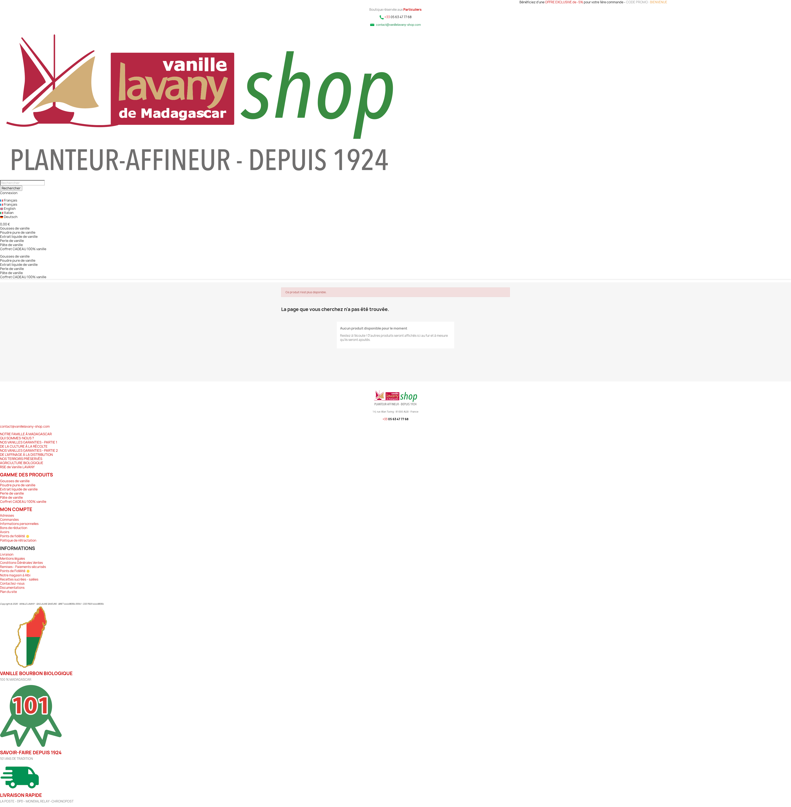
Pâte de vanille (11, 245)
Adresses (7, 515)
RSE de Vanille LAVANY (17, 467)
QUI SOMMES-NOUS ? (17, 438)
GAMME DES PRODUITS (26, 475)
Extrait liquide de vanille (19, 236)
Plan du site (8, 592)
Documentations (12, 587)
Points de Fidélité (13, 571)
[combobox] (22, 182)
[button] (5, 224)
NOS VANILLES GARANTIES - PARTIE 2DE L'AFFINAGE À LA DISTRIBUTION (29, 452)
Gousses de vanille (15, 228)
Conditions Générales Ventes (21, 563)
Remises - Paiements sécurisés (23, 567)
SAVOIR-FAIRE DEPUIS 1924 (31, 753)
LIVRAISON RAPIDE (21, 795)
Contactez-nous (12, 583)
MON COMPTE (16, 509)
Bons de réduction (13, 528)
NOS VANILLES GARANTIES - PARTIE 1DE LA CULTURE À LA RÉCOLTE (28, 444)
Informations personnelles (19, 524)
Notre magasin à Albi (15, 575)
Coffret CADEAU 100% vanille (23, 249)
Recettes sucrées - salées (19, 579)
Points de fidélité (12, 536)
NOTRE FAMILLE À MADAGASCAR (26, 434)
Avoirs (4, 532)
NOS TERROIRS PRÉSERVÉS (21, 458)
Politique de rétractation (18, 540)
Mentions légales (12, 558)
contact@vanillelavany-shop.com (25, 426)
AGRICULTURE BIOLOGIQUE (21, 463)
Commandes (9, 519)
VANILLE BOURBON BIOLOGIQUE (36, 673)
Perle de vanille (12, 240)
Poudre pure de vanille (17, 232)
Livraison (6, 554)
